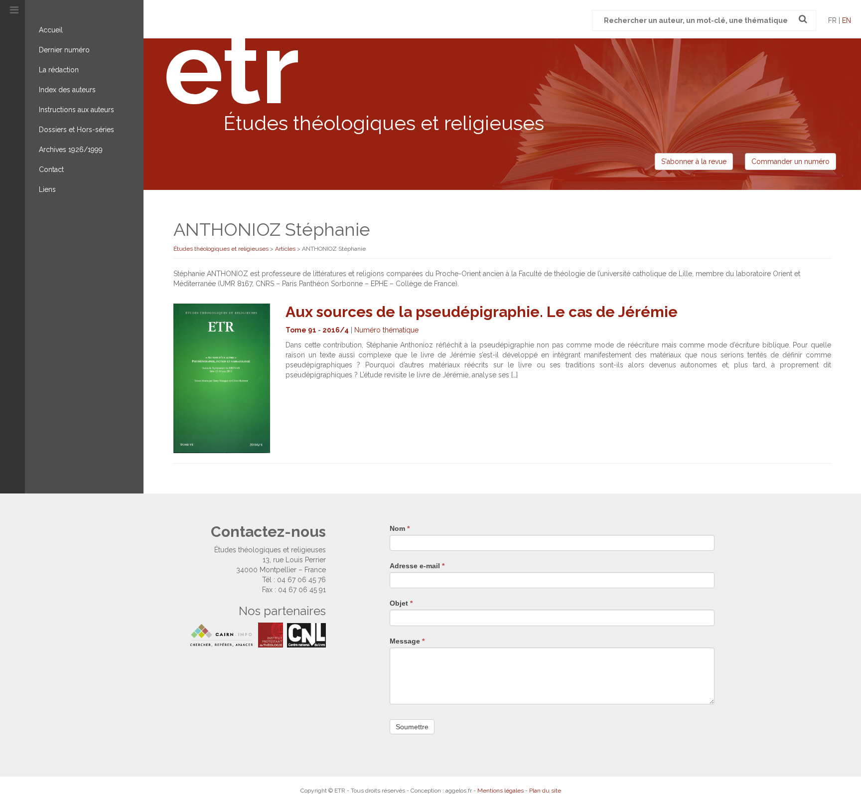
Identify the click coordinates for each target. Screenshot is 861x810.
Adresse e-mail (417, 566)
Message (407, 641)
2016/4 (335, 330)
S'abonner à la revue (693, 161)
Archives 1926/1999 (71, 150)
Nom (400, 528)
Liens (47, 189)
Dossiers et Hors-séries (76, 130)
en (846, 20)
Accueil (51, 30)
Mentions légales (500, 790)
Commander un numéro (790, 161)
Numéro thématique (386, 330)
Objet (401, 603)
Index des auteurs (67, 90)
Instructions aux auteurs (76, 110)
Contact (51, 169)
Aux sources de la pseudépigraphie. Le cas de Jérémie (482, 312)
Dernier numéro (64, 50)
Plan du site (545, 790)
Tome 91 (301, 330)
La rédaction (59, 70)
